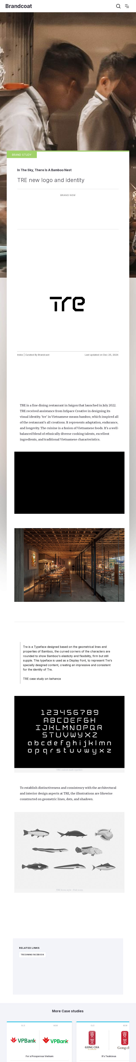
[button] (127, 6)
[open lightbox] (68, 303)
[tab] (22, 154)
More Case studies (68, 1011)
